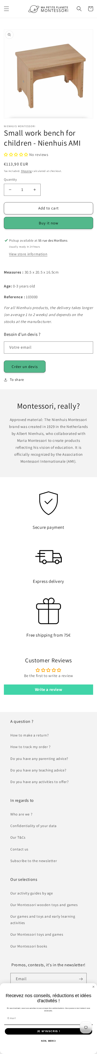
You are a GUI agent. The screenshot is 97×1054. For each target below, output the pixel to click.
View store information (28, 254)
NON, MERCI (48, 1041)
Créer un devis (25, 366)
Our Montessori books (28, 946)
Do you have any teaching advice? (38, 770)
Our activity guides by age (31, 893)
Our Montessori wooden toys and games (44, 904)
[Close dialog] (93, 987)
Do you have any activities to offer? (39, 781)
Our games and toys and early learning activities (42, 919)
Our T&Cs (18, 837)
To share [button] (17, 379)
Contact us (19, 849)
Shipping (26, 171)
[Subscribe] (80, 979)
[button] (6, 8)
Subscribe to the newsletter (33, 860)
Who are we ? (21, 814)
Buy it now (48, 223)
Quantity (10, 179)
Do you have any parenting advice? (39, 758)
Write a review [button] (48, 689)
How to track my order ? (30, 746)
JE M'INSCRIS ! (48, 1031)
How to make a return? (29, 735)
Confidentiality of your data (33, 825)
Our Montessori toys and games (36, 934)
